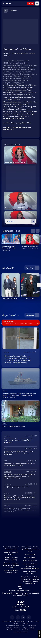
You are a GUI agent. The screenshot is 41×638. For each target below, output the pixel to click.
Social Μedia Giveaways (26, 630)
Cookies (15, 623)
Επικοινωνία (32, 625)
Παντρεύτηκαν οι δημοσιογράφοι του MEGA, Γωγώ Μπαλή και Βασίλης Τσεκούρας (19, 464)
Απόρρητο (39, 634)
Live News (30, 299)
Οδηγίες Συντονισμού (13, 628)
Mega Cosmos (11, 630)
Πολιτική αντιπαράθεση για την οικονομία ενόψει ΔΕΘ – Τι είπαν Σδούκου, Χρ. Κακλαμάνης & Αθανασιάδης (18, 440)
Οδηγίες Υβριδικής (28, 628)
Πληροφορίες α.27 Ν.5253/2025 (15, 625)
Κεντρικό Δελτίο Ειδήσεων (30, 246)
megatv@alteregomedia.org (30, 568)
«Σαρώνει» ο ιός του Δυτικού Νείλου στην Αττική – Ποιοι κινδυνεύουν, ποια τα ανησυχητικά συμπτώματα (19, 452)
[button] (37, 3)
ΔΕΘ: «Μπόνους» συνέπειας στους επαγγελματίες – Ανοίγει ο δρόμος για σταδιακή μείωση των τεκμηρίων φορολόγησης (19, 476)
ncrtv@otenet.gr (30, 583)
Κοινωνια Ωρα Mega (11, 299)
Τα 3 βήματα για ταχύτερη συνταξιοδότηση (17, 487)
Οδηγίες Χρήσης (33, 621)
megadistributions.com (20, 632)
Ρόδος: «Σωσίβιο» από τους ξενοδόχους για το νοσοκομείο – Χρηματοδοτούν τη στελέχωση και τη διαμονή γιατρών (19, 509)
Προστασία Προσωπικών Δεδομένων (13, 621)
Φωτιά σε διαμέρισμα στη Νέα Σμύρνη (13, 426)
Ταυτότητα (24, 623)
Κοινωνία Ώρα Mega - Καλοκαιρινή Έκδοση (8, 247)
